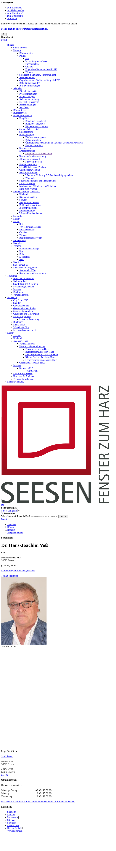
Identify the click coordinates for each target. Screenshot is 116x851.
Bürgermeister (26, 53)
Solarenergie (25, 148)
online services (20, 47)
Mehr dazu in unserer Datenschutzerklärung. (24, 28)
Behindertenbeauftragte (30, 205)
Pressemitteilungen (28, 93)
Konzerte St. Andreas (23, 376)
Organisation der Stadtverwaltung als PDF (39, 80)
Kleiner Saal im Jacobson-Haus (40, 357)
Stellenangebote (20, 265)
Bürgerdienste (20, 110)
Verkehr (17, 246)
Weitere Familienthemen (30, 213)
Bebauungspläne (33, 140)
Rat (27, 58)
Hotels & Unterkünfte (23, 278)
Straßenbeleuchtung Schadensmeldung (37, 180)
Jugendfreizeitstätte (28, 208)
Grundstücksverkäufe (29, 129)
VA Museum (31, 371)
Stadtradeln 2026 (27, 270)
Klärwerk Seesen (33, 161)
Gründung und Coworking (26, 313)
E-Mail (4, 774)
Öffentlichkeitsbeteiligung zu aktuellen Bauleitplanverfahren (54, 142)
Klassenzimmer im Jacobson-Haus (41, 354)
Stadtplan (17, 243)
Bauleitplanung (26, 134)
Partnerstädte (19, 240)
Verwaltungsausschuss (36, 61)
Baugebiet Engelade (35, 123)
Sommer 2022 (26, 368)
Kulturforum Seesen (22, 373)
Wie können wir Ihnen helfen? (15, 516)
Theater (17, 335)
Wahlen (29, 72)
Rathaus (17, 50)
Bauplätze (24, 118)
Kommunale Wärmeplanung (38, 153)
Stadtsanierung (26, 132)
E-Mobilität (24, 256)
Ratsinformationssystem (30, 237)
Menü (4, 39)
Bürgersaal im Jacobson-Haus (39, 352)
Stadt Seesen (7, 756)
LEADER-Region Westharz (32, 167)
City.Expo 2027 (20, 300)
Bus (21, 251)
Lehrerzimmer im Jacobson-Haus (41, 360)
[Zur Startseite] (55, 502)
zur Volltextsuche (15, 10)
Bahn (21, 254)
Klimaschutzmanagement (25, 267)
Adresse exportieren (25, 570)
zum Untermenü (15, 15)
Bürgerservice (20, 113)
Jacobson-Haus (20, 341)
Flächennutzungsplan (35, 137)
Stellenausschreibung (29, 99)
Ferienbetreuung (27, 210)
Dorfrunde (18, 292)
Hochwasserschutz (34, 145)
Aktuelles (17, 88)
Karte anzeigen (8, 570)
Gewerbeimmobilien (23, 311)
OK (3, 34)
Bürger (10, 45)
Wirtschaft (12, 297)
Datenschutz (13, 825)
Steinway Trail (20, 281)
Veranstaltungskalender (24, 379)
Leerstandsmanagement (24, 330)
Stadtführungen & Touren (25, 284)
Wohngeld (30, 178)
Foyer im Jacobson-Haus (37, 349)
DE (3, 505)
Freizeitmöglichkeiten (23, 286)
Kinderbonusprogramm (36, 126)
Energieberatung (27, 151)
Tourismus (12, 275)
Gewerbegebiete (21, 305)
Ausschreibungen (27, 104)
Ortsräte (29, 66)
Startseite (11, 524)
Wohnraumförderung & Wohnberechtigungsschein (49, 175)
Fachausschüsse (32, 64)
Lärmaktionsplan (27, 183)
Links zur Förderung (29, 319)
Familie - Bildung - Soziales (26, 191)
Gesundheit (18, 216)
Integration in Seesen (29, 202)
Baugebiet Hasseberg (35, 121)
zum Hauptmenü (15, 13)
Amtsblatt (24, 107)
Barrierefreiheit (14, 828)
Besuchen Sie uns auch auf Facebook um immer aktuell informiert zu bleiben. (38, 801)
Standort (17, 303)
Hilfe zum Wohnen (28, 172)
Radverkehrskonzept (29, 248)
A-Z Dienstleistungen (29, 85)
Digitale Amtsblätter (28, 91)
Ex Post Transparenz (29, 102)
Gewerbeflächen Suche (24, 308)
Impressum (12, 817)
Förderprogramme (22, 316)
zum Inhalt (12, 18)
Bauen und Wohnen (22, 115)
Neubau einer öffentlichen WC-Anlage (37, 186)
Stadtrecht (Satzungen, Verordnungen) (37, 74)
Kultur (16, 218)
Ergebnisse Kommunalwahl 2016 (41, 69)
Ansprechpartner (27, 77)
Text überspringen (9, 575)
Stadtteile (17, 262)
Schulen (23, 199)
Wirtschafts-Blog (21, 327)
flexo (21, 259)
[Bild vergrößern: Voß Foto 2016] (24, 643)
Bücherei (23, 194)
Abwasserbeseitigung (29, 159)
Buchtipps (18, 322)
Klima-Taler (19, 324)
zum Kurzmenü (14, 7)
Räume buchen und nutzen (32, 346)
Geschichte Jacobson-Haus (32, 362)
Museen (17, 289)
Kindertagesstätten (28, 197)
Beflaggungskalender (29, 83)
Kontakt (11, 814)
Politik (22, 55)
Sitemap (11, 820)
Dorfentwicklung (15, 381)
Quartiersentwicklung (29, 170)
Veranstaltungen (27, 96)
